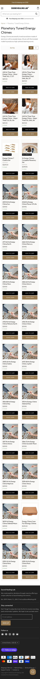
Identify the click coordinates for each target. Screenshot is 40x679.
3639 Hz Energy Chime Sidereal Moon (10, 522)
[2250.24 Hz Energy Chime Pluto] (10, 551)
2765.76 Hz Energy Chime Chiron (28, 323)
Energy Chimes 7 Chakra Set (8, 159)
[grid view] (31, 47)
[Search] (36, 14)
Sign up (6, 623)
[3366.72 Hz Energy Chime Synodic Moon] (29, 431)
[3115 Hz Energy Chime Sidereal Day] (29, 391)
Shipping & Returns (6, 668)
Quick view (10, 92)
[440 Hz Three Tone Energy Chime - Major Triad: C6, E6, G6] (10, 106)
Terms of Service (29, 668)
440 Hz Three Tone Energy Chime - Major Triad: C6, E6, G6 (10, 118)
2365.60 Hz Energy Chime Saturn (28, 283)
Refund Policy (18, 668)
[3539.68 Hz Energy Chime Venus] (29, 471)
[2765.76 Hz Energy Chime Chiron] (29, 311)
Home (3, 23)
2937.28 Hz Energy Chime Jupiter (28, 363)
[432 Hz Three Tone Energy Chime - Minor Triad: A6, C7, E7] (10, 62)
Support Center (5, 670)
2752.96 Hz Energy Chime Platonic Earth (10, 323)
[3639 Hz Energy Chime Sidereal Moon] (10, 511)
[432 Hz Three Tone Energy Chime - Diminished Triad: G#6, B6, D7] (29, 62)
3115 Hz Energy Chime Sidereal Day (29, 403)
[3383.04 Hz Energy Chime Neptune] (10, 471)
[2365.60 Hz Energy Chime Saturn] (29, 271)
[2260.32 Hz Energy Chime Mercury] (29, 231)
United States (9, 643)
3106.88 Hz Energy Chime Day (9, 403)
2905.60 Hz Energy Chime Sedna (9, 363)
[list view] (35, 47)
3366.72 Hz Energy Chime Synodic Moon (29, 443)
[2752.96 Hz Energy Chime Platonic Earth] (10, 311)
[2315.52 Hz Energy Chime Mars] (10, 271)
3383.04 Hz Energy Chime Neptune (9, 482)
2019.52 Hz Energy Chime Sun (9, 203)
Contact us (16, 670)
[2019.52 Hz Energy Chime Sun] (10, 192)
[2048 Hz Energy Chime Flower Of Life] (29, 192)
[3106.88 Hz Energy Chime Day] (10, 391)
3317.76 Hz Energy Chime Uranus (9, 443)
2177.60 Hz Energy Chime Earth (9, 243)
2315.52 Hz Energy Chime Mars (9, 283)
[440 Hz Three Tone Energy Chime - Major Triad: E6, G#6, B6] (29, 106)
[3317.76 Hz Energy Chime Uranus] (10, 431)
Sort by (12, 48)
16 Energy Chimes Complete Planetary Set (29, 160)
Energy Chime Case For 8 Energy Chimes (29, 522)
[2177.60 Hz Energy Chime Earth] (10, 231)
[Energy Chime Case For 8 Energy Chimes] (29, 511)
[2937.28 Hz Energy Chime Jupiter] (29, 351)
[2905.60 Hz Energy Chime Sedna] (10, 351)
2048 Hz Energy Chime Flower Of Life (29, 203)
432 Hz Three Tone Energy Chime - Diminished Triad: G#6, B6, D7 (28, 75)
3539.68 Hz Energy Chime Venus (28, 482)
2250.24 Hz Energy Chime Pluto (9, 562)
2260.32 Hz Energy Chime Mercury (28, 243)
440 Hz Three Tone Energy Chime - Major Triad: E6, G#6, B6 (29, 118)
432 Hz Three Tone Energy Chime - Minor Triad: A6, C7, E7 (10, 74)
